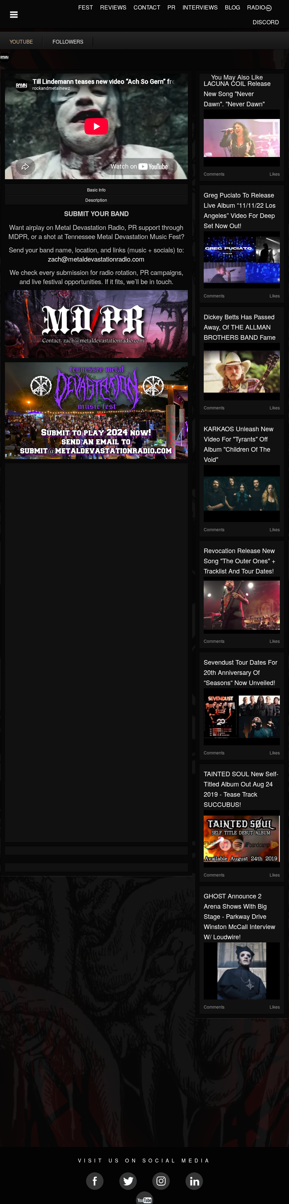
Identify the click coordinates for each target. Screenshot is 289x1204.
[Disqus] (96, 562)
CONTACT (147, 7)
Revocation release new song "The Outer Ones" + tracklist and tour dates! (240, 560)
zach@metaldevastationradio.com (96, 258)
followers (68, 41)
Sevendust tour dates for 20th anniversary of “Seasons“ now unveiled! (240, 672)
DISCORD (266, 22)
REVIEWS (113, 7)
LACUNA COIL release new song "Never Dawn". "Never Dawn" (237, 93)
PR (171, 7)
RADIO (256, 7)
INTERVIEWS (200, 7)
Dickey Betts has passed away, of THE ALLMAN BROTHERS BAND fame (240, 326)
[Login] (268, 7)
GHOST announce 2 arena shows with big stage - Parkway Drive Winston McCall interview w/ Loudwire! (239, 916)
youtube (21, 41)
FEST (85, 7)
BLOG (232, 7)
